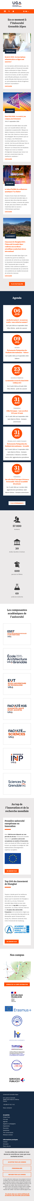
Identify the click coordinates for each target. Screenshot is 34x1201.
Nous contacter (7, 1108)
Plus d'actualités (17, 284)
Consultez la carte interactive (17, 984)
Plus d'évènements (17, 503)
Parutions (6, 1128)
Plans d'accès (7, 1146)
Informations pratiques (10, 1139)
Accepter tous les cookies (17, 1162)
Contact (5, 1142)
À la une (5, 1119)
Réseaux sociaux (8, 1135)
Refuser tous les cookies (17, 1174)
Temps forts (6, 1117)
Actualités (6, 1115)
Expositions (6, 1126)
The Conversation (8, 1132)
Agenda (5, 1121)
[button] (9, 11)
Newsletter (6, 1130)
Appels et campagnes (9, 1124)
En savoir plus (12, 871)
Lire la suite (8, 86)
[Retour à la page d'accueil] (17, 4)
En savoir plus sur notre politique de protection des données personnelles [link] (17, 1194)
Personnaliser (17, 1168)
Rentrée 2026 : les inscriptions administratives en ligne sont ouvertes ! (15, 59)
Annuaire (5, 1144)
